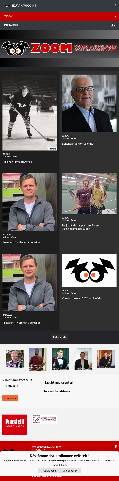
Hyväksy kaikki (49, 470)
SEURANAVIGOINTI (64, 5)
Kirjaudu (11, 25)
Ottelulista (10, 397)
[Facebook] (114, 446)
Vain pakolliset (70, 470)
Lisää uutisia (59, 337)
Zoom (60, 16)
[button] (9, 48)
